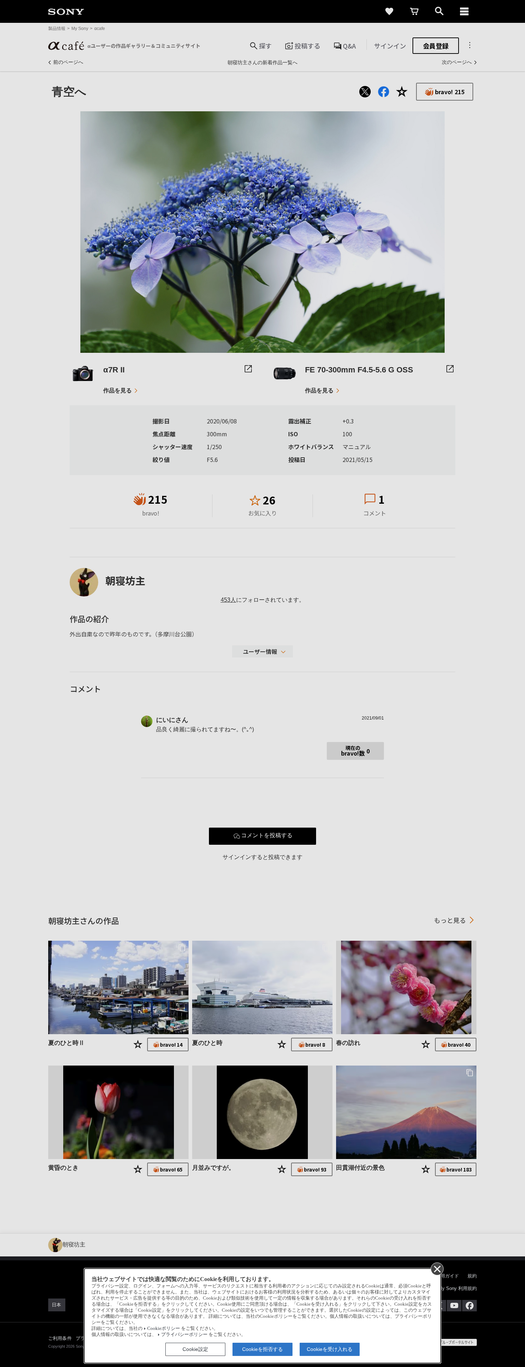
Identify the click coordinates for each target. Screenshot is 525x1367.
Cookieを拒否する (262, 1349)
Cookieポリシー (163, 1328)
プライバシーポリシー (184, 1334)
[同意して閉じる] (437, 1268)
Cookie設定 (195, 1349)
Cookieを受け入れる (329, 1349)
